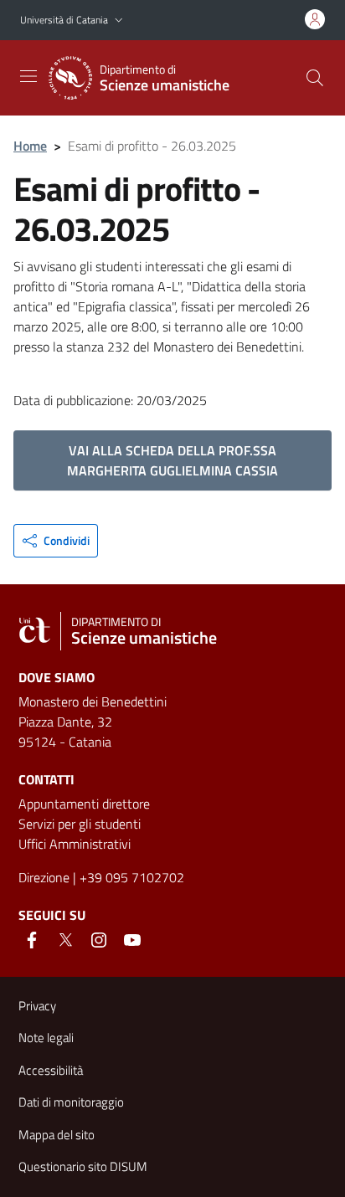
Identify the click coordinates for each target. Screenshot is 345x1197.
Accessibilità (50, 1070)
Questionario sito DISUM (82, 1166)
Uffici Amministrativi (74, 844)
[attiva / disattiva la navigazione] (28, 76)
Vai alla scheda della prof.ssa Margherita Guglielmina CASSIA (172, 460)
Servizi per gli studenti (79, 824)
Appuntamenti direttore (84, 804)
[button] (118, 20)
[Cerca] (315, 78)
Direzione (44, 877)
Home (30, 146)
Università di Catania (64, 20)
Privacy (37, 1005)
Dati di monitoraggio (71, 1102)
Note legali (46, 1037)
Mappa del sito (56, 1134)
